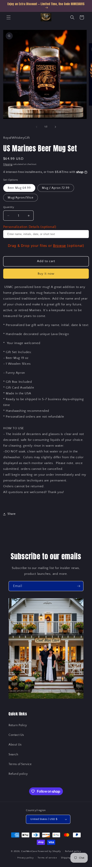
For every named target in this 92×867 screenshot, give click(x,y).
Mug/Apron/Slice (20, 197)
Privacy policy (25, 857)
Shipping (7, 164)
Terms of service (47, 857)
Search (13, 754)
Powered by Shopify (49, 851)
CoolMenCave (29, 851)
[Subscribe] (78, 586)
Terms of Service (20, 764)
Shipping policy (70, 857)
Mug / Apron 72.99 (56, 188)
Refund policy (18, 774)
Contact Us (16, 735)
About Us (15, 744)
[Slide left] (36, 127)
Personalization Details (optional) (29, 227)
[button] (8, 17)
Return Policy (18, 725)
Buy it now (46, 273)
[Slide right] (55, 127)
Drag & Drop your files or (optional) (46, 245)
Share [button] (11, 514)
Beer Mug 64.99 (19, 188)
